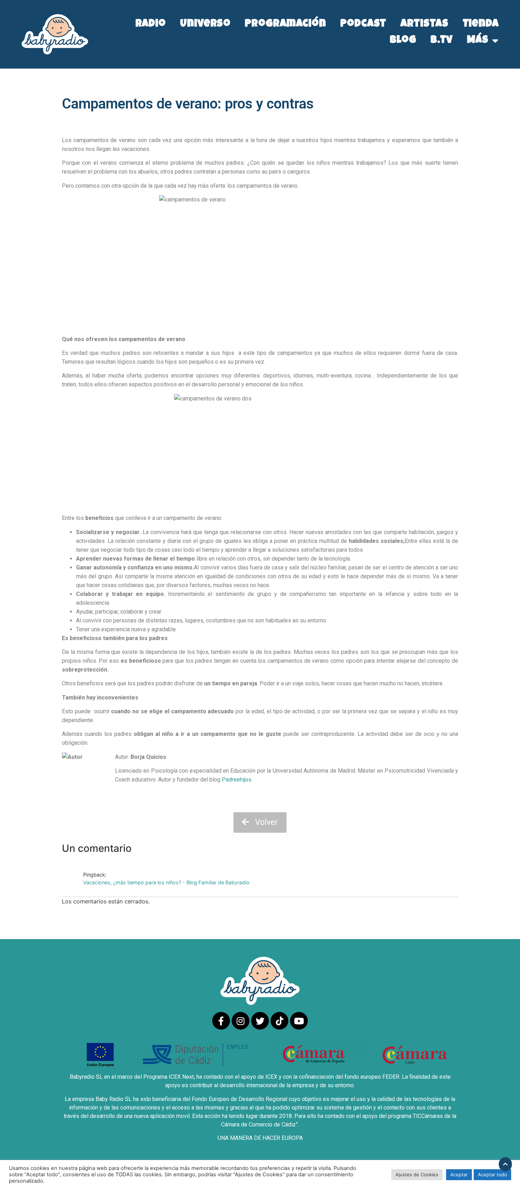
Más (478, 41)
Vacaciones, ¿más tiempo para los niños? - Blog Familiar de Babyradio (166, 882)
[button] (260, 822)
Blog (403, 41)
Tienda (481, 24)
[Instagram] (240, 1021)
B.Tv (442, 41)
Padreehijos (237, 779)
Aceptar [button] (459, 1174)
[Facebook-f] (221, 1021)
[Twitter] (260, 1021)
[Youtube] (299, 1021)
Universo (205, 24)
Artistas (424, 24)
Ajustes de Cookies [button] (416, 1174)
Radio (150, 24)
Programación (285, 24)
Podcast (363, 24)
